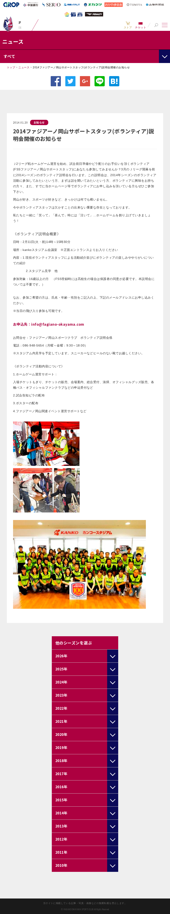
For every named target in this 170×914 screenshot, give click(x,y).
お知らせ (39, 122)
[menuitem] (127, 25)
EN (20, 27)
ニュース (23, 67)
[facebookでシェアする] (56, 81)
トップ (11, 67)
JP (20, 22)
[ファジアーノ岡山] (8, 23)
